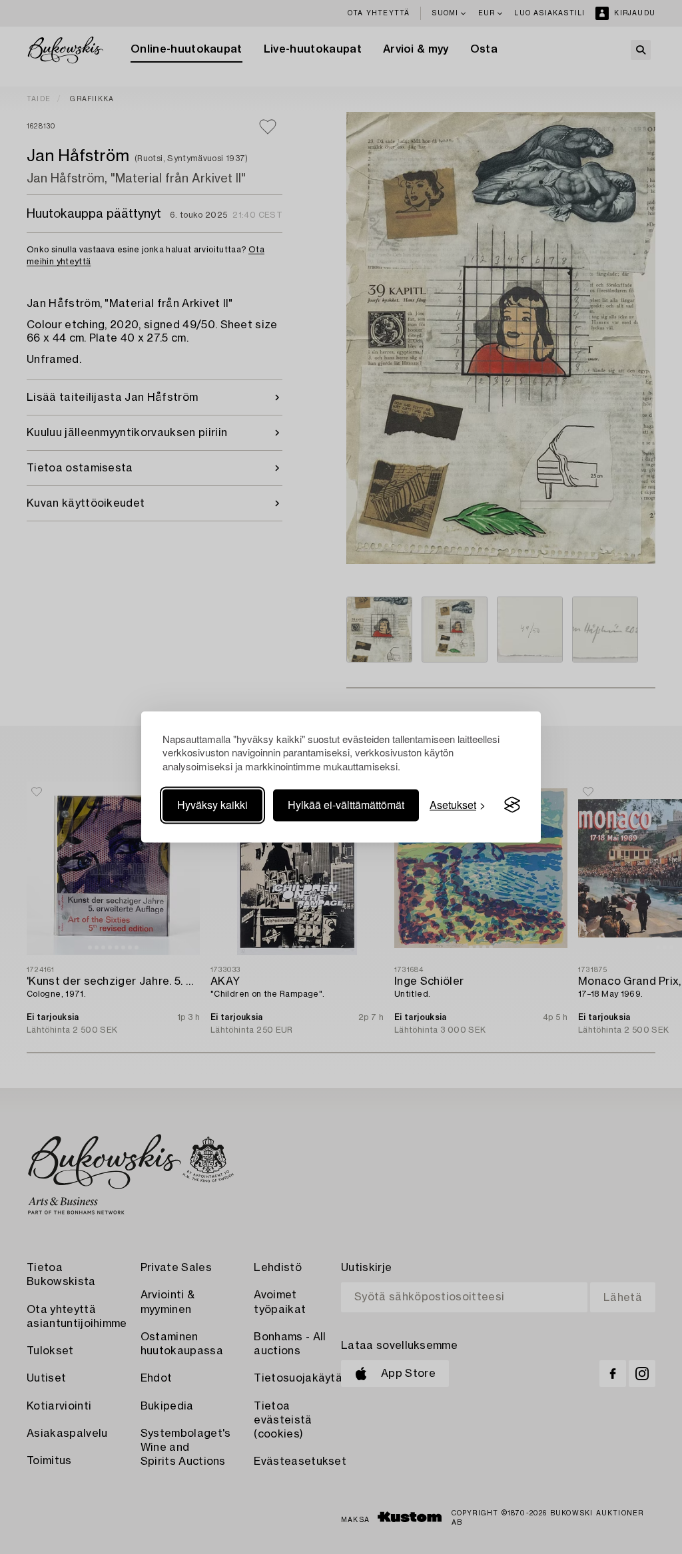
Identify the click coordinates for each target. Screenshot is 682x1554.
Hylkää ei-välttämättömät (346, 804)
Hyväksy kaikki (212, 804)
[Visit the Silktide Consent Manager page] (512, 805)
